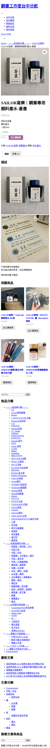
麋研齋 (14, 540)
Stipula (14, 496)
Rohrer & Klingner (19, 475)
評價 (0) (15, 154)
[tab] (6, 153)
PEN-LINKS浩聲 (18, 458)
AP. (12, 410)
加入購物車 (16, 137)
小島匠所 (15, 621)
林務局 (14, 531)
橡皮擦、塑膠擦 (18, 565)
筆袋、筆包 (16, 580)
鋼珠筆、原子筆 (18, 592)
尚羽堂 (14, 525)
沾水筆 (14, 703)
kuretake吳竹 (16, 441)
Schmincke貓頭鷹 (18, 488)
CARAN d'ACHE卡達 (21, 418)
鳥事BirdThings (18, 631)
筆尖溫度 (15, 624)
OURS (14, 615)
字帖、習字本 (17, 559)
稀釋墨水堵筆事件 (14, 670)
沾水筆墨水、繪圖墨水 (21, 577)
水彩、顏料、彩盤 (19, 571)
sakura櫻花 (16, 481)
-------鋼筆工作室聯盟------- (17, 634)
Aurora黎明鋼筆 (18, 413)
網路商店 (10, 23)
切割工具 (15, 550)
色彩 (8, 719)
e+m (13, 423)
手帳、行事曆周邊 (19, 562)
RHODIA (15, 470)
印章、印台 (16, 553)
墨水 (13, 722)
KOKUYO (16, 438)
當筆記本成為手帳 (19, 715)
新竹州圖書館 (17, 528)
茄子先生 (15, 628)
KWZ (13, 443)
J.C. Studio (15, 431)
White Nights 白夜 (19, 516)
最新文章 (10, 26)
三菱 (13, 522)
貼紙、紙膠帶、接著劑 (21, 589)
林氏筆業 (15, 534)
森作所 (14, 537)
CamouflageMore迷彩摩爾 (22, 608)
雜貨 (13, 602)
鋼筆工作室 (16, 643)
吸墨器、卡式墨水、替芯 (22, 556)
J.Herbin (14, 433)
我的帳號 (10, 30)
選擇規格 (7, 382)
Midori (14, 451)
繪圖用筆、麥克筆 (19, 586)
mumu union (16, 613)
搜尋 (28, 395)
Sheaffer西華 (16, 491)
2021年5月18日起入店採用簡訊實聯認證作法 (26, 676)
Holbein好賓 (16, 429)
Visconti (14, 510)
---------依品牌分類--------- (19, 43)
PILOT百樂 (16, 465)
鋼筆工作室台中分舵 (19, 6)
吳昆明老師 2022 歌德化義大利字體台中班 (25, 664)
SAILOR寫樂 (38, 43)
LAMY (14, 449)
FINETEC (15, 426)
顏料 (13, 725)
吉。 (13, 618)
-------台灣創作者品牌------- (17, 605)
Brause (14, 415)
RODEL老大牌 (17, 473)
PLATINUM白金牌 (19, 468)
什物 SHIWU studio (19, 637)
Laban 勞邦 (16, 446)
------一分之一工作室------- (17, 646)
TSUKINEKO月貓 (19, 504)
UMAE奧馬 (16, 507)
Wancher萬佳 (17, 513)
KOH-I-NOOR (17, 436)
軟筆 (13, 706)
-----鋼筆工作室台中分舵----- (18, 649)
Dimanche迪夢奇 (18, 421)
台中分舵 (10, 17)
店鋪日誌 (10, 694)
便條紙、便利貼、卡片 (21, 546)
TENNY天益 (17, 501)
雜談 (8, 728)
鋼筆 (13, 595)
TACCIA (15, 498)
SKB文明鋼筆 (17, 494)
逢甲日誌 (15, 697)
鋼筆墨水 (23, 146)
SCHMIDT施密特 (19, 484)
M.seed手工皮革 (18, 611)
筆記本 (14, 583)
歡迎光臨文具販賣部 (20, 640)
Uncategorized (12, 651)
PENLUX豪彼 (17, 462)
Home (3, 43)
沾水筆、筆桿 (17, 574)
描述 (7, 154)
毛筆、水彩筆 (17, 568)
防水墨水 (37, 146)
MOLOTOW (16, 456)
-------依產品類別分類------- (17, 543)
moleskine (15, 453)
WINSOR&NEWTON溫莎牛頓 (24, 519)
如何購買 (10, 20)
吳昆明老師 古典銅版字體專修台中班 (22, 673)
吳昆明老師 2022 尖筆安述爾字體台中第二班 (26, 667)
